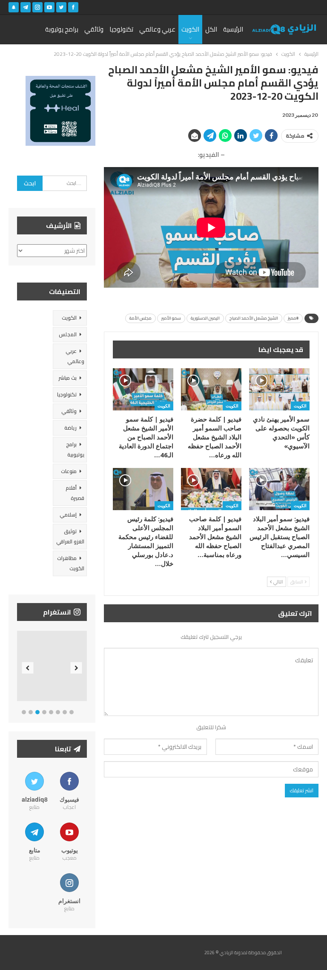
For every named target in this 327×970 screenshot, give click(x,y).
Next (76, 667)
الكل (211, 29)
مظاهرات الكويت (70, 563)
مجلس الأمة (140, 318)
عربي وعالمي (157, 29)
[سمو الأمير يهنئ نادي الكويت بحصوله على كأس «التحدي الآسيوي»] (279, 389)
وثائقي (93, 29)
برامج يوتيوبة (61, 29)
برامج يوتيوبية (75, 449)
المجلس (68, 334)
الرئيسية (233, 29)
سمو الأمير (171, 318)
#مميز (293, 318)
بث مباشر (67, 378)
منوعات (69, 471)
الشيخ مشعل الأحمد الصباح (253, 318)
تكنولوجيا (121, 29)
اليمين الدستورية (205, 318)
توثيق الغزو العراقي (70, 536)
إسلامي (68, 515)
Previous (28, 667)
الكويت (190, 29)
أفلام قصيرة (75, 493)
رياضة (70, 428)
